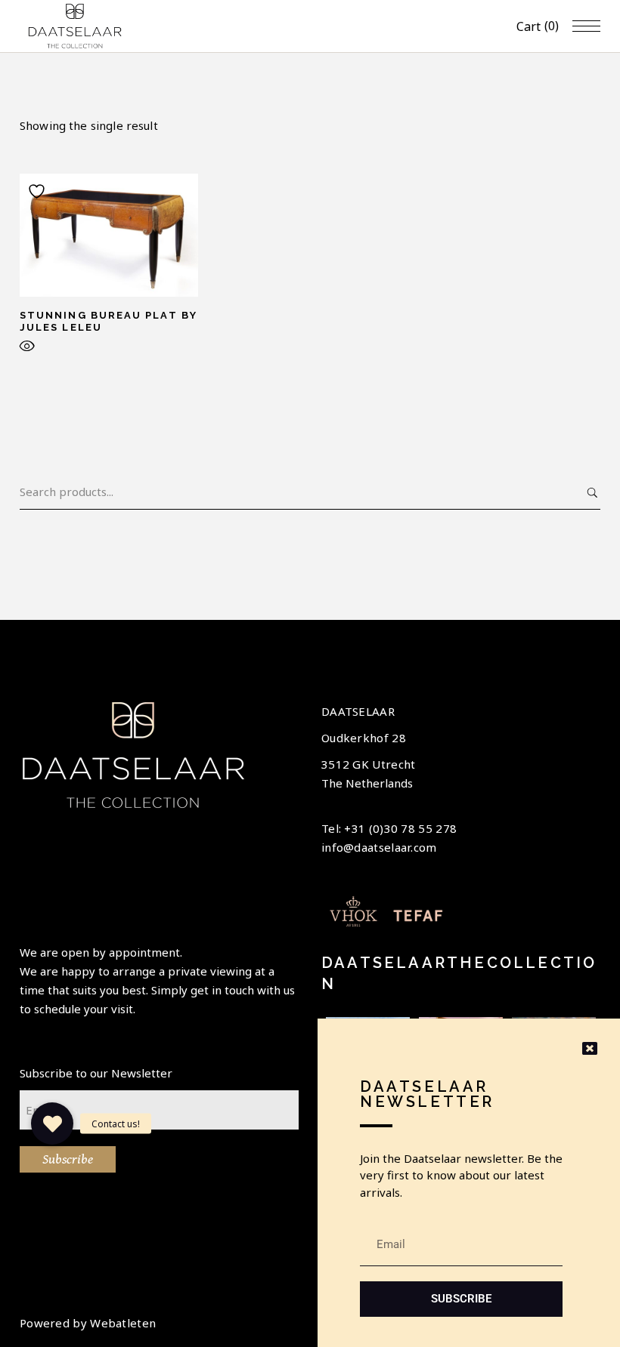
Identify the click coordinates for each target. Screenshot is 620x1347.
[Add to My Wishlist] (38, 191)
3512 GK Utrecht (368, 764)
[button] (52, 1123)
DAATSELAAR (358, 711)
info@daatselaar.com (379, 847)
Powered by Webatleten (88, 1322)
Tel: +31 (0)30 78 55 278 (389, 828)
